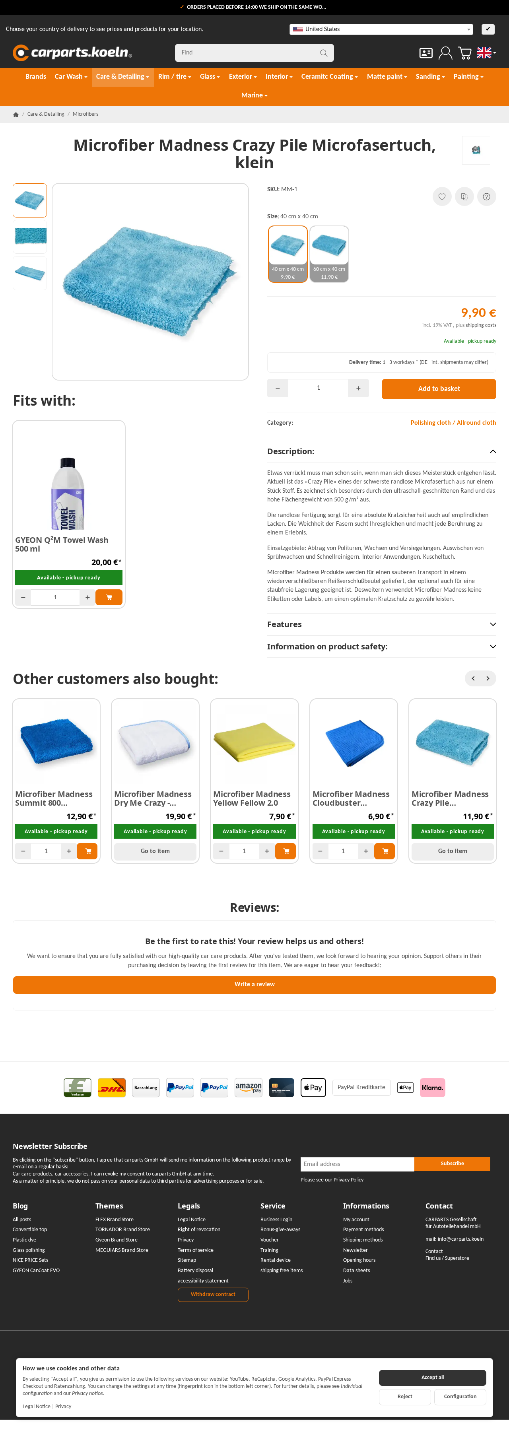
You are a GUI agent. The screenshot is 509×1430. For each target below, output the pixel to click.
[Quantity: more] (87, 597)
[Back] (473, 678)
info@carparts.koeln (461, 1239)
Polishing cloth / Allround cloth (453, 423)
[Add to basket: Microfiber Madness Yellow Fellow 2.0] (285, 851)
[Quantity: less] (23, 597)
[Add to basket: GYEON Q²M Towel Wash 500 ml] (108, 597)
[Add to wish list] (442, 196)
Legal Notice (37, 1406)
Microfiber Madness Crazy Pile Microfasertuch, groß (453, 798)
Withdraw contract (213, 1294)
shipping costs (481, 325)
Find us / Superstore (447, 1258)
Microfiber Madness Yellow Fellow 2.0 (251, 798)
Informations (366, 1206)
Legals (189, 1206)
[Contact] (426, 53)
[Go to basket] (464, 53)
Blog (20, 1206)
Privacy (63, 1406)
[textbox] (381, 29)
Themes (109, 1206)
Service (273, 1206)
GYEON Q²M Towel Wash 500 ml (62, 544)
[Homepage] (16, 114)
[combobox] (381, 29)
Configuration (460, 1396)
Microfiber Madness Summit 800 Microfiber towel (53, 798)
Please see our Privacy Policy (332, 1180)
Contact (439, 1206)
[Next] (488, 678)
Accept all (433, 1377)
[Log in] (445, 53)
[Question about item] (486, 196)
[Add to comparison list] (464, 196)
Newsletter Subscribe (50, 1146)
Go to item (155, 851)
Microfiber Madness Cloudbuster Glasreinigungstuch (351, 798)
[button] (30, 200)
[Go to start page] (72, 53)
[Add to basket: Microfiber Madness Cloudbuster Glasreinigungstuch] (384, 851)
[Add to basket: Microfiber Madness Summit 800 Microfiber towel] (87, 851)
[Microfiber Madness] (476, 150)
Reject (405, 1396)
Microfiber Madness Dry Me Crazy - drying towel (152, 798)
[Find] (324, 53)
